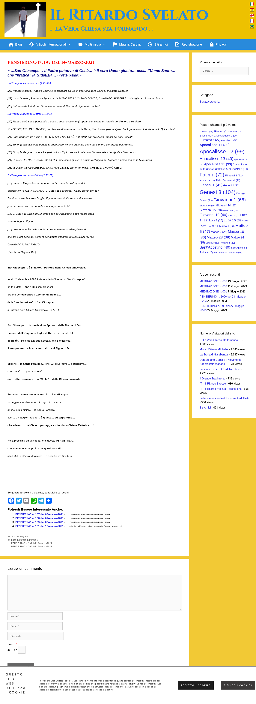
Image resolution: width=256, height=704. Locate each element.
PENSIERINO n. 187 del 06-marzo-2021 (39, 514)
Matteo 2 (33, 540)
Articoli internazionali (51, 44)
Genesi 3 (218, 192)
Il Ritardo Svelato (129, 14)
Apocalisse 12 (222, 151)
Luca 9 (216, 220)
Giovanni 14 (226, 205)
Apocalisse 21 (218, 164)
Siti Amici (205, 407)
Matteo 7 (219, 231)
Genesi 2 (231, 185)
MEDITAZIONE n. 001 (213, 291)
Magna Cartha (130, 44)
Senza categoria (19, 536)
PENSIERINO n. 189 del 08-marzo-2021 (39, 522)
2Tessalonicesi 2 (225, 135)
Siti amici (161, 44)
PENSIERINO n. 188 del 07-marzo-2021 (39, 518)
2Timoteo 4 (210, 140)
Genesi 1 (211, 185)
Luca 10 (233, 220)
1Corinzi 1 (206, 131)
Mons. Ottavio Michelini (214, 349)
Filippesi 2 (234, 175)
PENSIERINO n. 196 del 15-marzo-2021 (31, 546)
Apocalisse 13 (216, 158)
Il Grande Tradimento (212, 378)
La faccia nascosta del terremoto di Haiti (224, 398)
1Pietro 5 (235, 131)
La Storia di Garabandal (214, 354)
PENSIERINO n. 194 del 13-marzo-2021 (31, 543)
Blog (18, 44)
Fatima (212, 174)
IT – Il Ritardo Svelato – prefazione (221, 388)
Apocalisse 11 (215, 145)
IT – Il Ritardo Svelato (213, 383)
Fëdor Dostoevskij (228, 180)
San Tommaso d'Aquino (227, 252)
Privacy (131, 683)
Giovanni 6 (207, 205)
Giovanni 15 (211, 210)
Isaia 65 (234, 215)
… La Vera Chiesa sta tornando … (220, 340)
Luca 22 (213, 226)
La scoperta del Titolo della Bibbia (220, 369)
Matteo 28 (212, 243)
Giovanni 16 (230, 210)
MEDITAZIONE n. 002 (213, 286)
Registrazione (191, 44)
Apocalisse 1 (229, 140)
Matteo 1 (23, 540)
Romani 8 (227, 242)
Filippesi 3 (207, 180)
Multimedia (93, 44)
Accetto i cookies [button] (196, 685)
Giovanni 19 (213, 215)
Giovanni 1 (229, 199)
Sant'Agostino (215, 247)
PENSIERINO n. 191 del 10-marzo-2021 (39, 526)
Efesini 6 (240, 168)
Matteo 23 (218, 237)
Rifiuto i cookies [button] (238, 685)
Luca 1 (14, 540)
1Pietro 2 (221, 131)
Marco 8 (227, 225)
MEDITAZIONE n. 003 (213, 281)
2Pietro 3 (206, 135)
